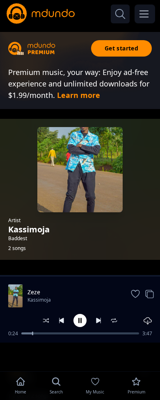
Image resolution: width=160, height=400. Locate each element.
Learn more (78, 95)
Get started (121, 48)
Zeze (33, 292)
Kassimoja (39, 299)
